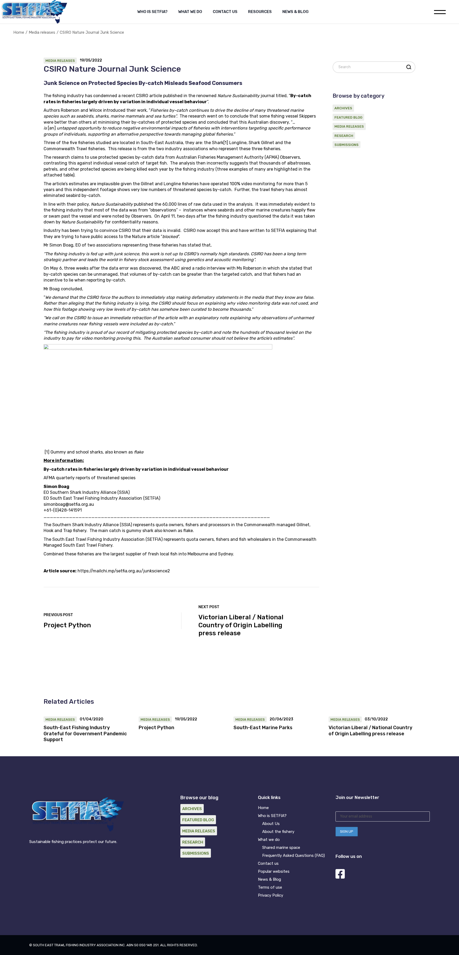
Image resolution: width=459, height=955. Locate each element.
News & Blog (269, 879)
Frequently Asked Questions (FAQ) (293, 855)
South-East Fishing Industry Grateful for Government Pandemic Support (85, 733)
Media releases (42, 32)
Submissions (346, 145)
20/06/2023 (281, 719)
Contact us (268, 863)
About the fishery (278, 831)
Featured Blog (348, 117)
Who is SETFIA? (272, 815)
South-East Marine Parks (262, 728)
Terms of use (270, 887)
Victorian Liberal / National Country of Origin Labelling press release (370, 731)
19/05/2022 (91, 60)
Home (263, 807)
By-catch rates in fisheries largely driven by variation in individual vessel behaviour (136, 469)
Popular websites (274, 871)
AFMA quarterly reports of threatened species (89, 477)
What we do (269, 839)
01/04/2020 (91, 719)
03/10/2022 (376, 719)
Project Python (156, 728)
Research (343, 136)
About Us (271, 823)
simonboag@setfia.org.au (69, 504)
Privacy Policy (270, 895)
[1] (225, 142)
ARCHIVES (343, 108)
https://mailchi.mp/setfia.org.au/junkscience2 (124, 570)
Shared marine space (281, 847)
